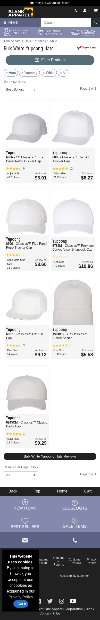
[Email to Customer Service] (25, 539)
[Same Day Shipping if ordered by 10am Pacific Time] (83, 32)
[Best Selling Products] (25, 523)
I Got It (21, 604)
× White (49, 73)
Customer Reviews (75, 561)
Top (37, 491)
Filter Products (53, 60)
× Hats (11, 73)
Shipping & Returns (59, 561)
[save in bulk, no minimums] (50, 32)
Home (62, 491)
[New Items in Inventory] (25, 505)
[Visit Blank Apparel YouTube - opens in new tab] (73, 601)
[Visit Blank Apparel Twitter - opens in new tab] (50, 601)
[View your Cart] (95, 10)
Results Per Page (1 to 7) (21, 467)
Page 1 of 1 (88, 474)
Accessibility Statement (75, 576)
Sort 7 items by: (15, 81)
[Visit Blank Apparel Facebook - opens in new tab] (39, 601)
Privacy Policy (20, 597)
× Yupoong (29, 73)
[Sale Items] (75, 523)
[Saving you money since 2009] (16, 32)
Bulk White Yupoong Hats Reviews (50, 456)
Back (12, 491)
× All (63, 73)
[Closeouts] (75, 505)
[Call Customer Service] (76, 10)
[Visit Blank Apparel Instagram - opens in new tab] (62, 601)
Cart (88, 491)
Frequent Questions (41, 561)
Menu (12, 22)
